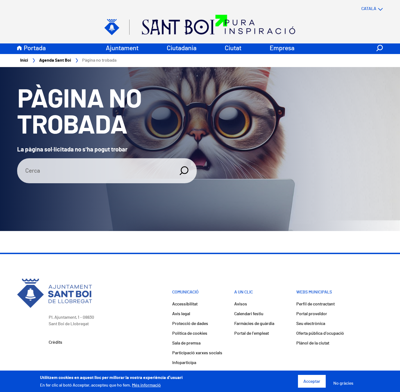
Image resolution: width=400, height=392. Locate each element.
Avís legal (181, 314)
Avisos (240, 304)
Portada (35, 48)
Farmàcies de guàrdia (254, 323)
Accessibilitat (185, 304)
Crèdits (55, 342)
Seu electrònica (310, 323)
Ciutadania (181, 48)
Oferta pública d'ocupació (320, 333)
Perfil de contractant (315, 304)
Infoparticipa (184, 363)
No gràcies (343, 383)
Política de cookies (189, 333)
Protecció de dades (190, 323)
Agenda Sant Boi (55, 60)
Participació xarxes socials (197, 353)
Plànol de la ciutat (312, 343)
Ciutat (233, 48)
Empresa (282, 48)
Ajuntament (122, 48)
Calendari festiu (248, 314)
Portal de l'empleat (251, 333)
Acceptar (311, 381)
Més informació (146, 385)
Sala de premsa (186, 343)
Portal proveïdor (311, 314)
